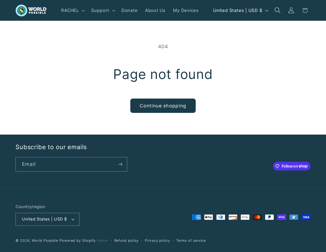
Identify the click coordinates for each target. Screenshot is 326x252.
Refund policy (126, 240)
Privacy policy (157, 240)
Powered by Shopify (77, 240)
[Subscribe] (120, 164)
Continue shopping (163, 106)
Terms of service (191, 240)
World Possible (45, 240)
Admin (102, 240)
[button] (72, 10)
